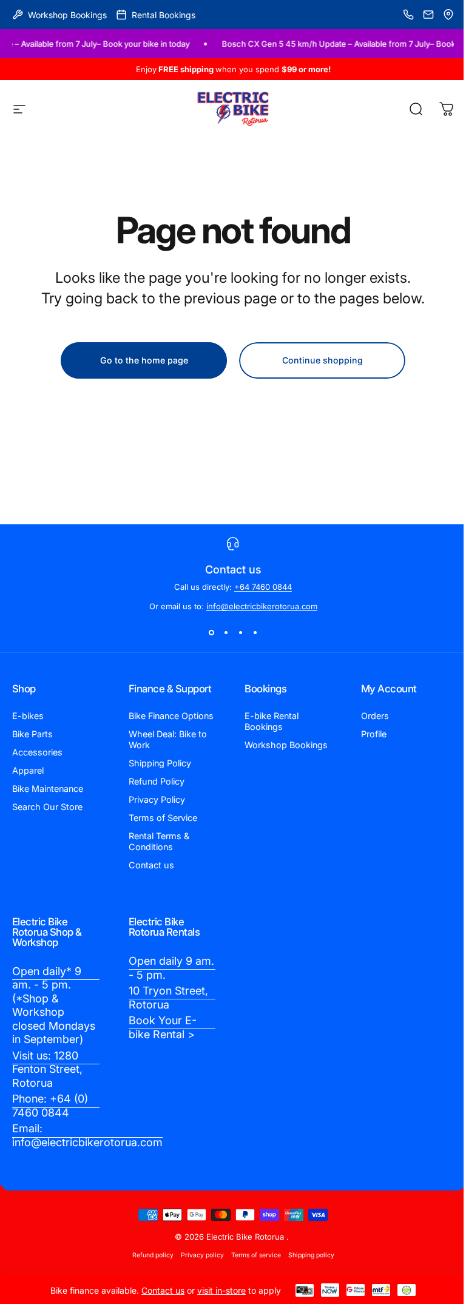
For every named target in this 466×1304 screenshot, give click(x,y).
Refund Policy (156, 781)
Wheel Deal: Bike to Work (168, 739)
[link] (56, 1006)
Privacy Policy (157, 799)
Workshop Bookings (286, 745)
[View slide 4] (255, 633)
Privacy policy (202, 1255)
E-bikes (28, 716)
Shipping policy (311, 1255)
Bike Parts (32, 734)
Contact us (151, 865)
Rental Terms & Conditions (159, 841)
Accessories (37, 752)
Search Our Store (47, 807)
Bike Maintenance (47, 788)
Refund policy (153, 1255)
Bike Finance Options (171, 716)
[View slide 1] (211, 633)
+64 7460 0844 (263, 587)
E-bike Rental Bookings (272, 721)
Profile (374, 734)
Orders (375, 716)
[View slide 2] (225, 633)
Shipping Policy (160, 763)
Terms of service (256, 1255)
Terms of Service (163, 817)
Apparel (28, 770)
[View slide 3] (240, 633)
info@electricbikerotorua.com (261, 606)
